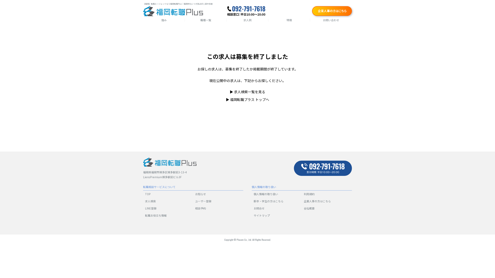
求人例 (247, 20)
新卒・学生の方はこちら (268, 201)
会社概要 (309, 208)
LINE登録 (150, 208)
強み (164, 20)
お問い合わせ (331, 20)
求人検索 (150, 201)
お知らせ (200, 194)
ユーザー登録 (203, 201)
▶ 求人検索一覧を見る (247, 91)
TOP (148, 194)
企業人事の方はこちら (317, 201)
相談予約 (200, 208)
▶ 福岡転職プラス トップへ (247, 99)
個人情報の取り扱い (266, 194)
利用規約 (309, 194)
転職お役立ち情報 (156, 215)
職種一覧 (205, 20)
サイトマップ (262, 215)
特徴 (289, 20)
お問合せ (259, 208)
